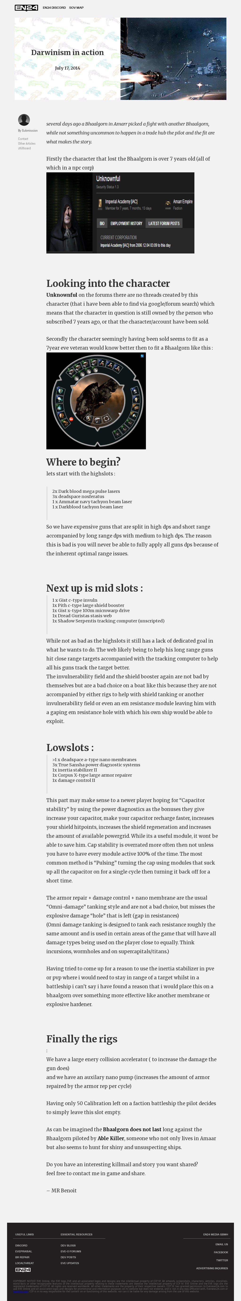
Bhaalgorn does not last (132, 1129)
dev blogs (68, 1245)
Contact (23, 139)
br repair (22, 1257)
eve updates (70, 1263)
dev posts (68, 1257)
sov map (76, 7)
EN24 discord (54, 7)
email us (222, 1244)
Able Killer (111, 1138)
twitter (222, 1260)
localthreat (24, 1263)
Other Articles (27, 143)
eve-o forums (71, 1251)
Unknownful (61, 295)
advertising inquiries (212, 1268)
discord (21, 1245)
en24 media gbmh (215, 1234)
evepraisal (23, 1251)
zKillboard (24, 148)
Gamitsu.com (20, 1291)
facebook (221, 1252)
